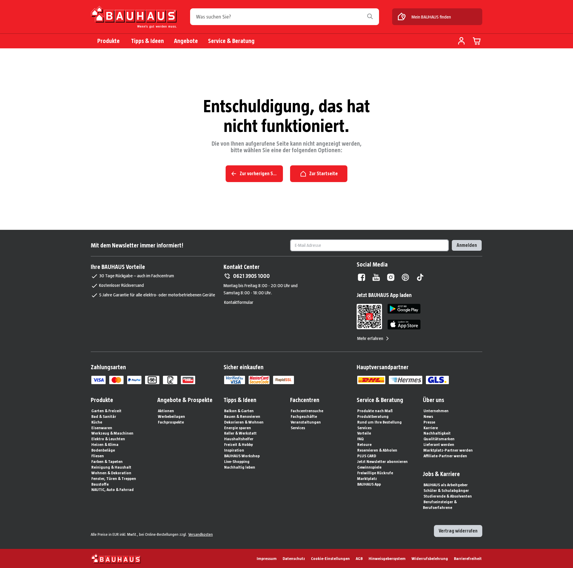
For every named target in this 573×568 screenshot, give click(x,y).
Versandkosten (200, 534)
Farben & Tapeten (107, 461)
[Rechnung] (170, 380)
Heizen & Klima (104, 444)
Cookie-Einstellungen (330, 558)
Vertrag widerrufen (458, 530)
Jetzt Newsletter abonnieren (382, 461)
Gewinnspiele (369, 467)
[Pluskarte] (188, 380)
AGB (359, 558)
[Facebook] (361, 277)
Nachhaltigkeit (437, 433)
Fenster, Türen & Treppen (113, 478)
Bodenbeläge (103, 450)
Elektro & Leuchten (108, 438)
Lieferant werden (438, 444)
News (428, 416)
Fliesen (97, 455)
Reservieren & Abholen (377, 450)
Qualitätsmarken (439, 438)
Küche (96, 422)
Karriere (430, 427)
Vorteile (364, 433)
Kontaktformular (238, 302)
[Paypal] (134, 380)
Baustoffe (100, 484)
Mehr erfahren (370, 338)
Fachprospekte (171, 422)
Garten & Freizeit (106, 410)
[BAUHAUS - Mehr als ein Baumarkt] (116, 558)
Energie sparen (237, 427)
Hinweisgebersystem (387, 558)
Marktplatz (367, 478)
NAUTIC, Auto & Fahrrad (112, 489)
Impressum (267, 558)
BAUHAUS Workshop (242, 455)
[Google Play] (404, 308)
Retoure (364, 444)
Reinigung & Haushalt (111, 467)
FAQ (360, 438)
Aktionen (166, 410)
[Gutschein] (152, 380)
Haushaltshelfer (238, 438)
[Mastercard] (116, 380)
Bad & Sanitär (103, 416)
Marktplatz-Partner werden (448, 450)
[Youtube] (376, 277)
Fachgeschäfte (304, 416)
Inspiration (234, 450)
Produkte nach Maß (375, 410)
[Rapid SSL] (283, 380)
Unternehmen (436, 410)
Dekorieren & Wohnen (244, 422)
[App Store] (404, 324)
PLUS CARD (366, 455)
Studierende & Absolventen (447, 496)
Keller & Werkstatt (240, 433)
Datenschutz (294, 558)
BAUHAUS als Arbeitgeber (445, 484)
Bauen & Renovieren (242, 416)
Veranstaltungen (306, 422)
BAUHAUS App (369, 484)
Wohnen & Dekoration (111, 472)
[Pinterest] (405, 277)
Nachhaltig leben (239, 467)
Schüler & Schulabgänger (446, 490)
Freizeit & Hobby (238, 444)
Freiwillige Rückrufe (375, 472)
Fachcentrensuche (307, 410)
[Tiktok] (420, 277)
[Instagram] (391, 277)
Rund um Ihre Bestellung (379, 422)
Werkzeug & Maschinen (112, 433)
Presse (429, 422)
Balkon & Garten (239, 410)
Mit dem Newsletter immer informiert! (137, 245)
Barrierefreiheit (468, 558)
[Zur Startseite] (134, 17)
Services (298, 427)
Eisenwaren (101, 427)
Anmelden (467, 245)
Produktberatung (373, 416)
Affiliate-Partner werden (445, 455)
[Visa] (98, 380)
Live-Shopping (236, 461)
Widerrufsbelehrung (430, 558)
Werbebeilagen (171, 416)
